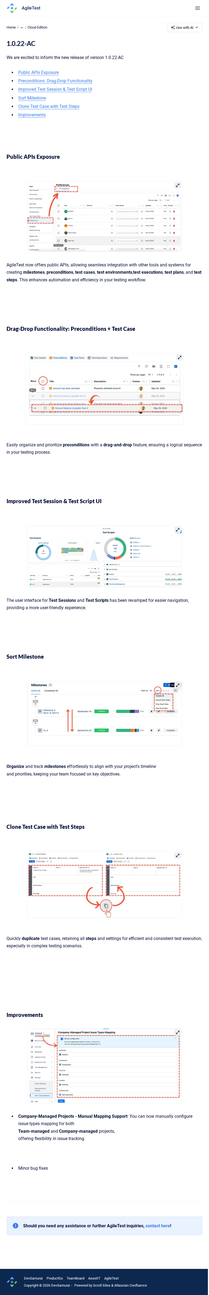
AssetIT (94, 1278)
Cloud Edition (37, 27)
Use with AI (184, 28)
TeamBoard (75, 1278)
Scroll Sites (101, 1285)
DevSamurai (33, 1278)
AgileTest (31, 8)
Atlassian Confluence (130, 1285)
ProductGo (55, 1278)
